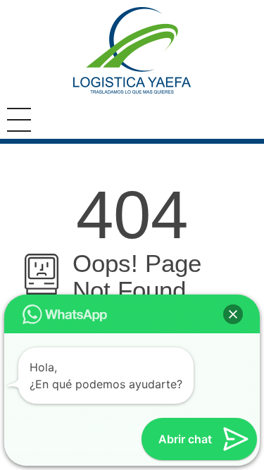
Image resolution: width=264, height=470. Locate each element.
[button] (233, 314)
